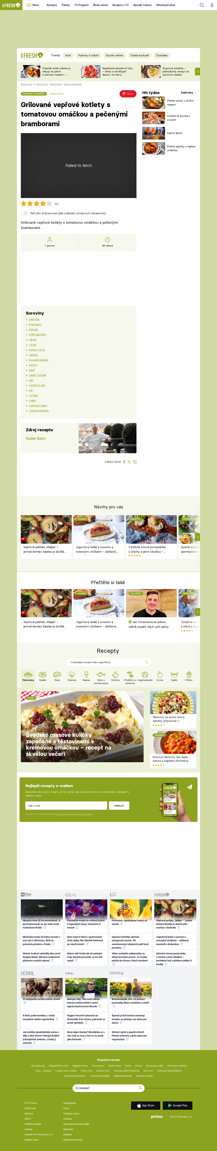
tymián (33, 395)
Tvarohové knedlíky (100, 1076)
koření (33, 365)
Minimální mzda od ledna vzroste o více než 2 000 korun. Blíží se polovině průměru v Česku (41, 941)
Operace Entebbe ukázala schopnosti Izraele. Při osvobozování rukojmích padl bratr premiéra (130, 942)
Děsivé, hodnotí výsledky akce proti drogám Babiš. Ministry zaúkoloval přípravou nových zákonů (41, 957)
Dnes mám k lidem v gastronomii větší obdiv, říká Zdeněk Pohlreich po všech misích (85, 941)
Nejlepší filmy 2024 (58, 1065)
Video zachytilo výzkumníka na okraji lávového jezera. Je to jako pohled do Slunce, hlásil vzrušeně (130, 957)
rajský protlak (37, 375)
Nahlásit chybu (32, 1139)
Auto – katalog (43, 1070)
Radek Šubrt (57, 93)
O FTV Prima (31, 1103)
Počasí (138, 1065)
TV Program (81, 5)
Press (66, 1108)
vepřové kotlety (39, 410)
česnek (33, 329)
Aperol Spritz (174, 133)
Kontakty (67, 1119)
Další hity (187, 92)
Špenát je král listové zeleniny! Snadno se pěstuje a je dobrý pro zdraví (129, 1019)
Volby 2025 (86, 1070)
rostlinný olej (37, 385)
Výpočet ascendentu (75, 1076)
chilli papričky (37, 334)
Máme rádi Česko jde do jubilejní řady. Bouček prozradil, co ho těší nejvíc (84, 957)
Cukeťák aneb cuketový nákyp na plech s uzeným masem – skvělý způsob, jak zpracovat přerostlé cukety (56, 76)
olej (31, 380)
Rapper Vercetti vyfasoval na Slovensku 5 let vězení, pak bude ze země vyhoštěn (86, 1019)
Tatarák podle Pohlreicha (126, 1070)
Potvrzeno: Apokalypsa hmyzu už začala (129, 922)
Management (69, 1103)
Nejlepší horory (80, 1065)
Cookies (28, 1129)
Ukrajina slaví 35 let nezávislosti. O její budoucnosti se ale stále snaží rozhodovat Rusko (41, 924)
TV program (98, 1065)
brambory (35, 324)
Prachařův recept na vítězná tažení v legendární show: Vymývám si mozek (86, 924)
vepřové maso (38, 405)
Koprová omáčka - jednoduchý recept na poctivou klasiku (176, 71)
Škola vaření (100, 5)
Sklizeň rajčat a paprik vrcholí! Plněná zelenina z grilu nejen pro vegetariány (129, 1036)
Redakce (67, 1134)
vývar (32, 344)
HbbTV (28, 1119)
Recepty (52, 5)
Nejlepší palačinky (123, 1076)
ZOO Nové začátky (177, 1065)
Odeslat (119, 805)
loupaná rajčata (38, 360)
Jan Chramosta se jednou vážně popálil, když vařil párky (149, 624)
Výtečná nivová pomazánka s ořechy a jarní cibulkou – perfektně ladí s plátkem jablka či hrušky (149, 549)
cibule (32, 339)
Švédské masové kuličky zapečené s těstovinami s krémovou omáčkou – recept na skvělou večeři (68, 744)
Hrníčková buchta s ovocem (178, 117)
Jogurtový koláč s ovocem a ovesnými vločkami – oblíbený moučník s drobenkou (96, 549)
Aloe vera (148, 1070)
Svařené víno (103, 1070)
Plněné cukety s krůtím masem (180, 102)
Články (66, 5)
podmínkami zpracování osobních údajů (74, 814)
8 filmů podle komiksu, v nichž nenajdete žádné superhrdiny (39, 1017)
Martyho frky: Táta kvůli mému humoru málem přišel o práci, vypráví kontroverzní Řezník (83, 1003)
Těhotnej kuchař (165, 5)
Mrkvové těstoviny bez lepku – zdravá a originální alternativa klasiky (172, 760)
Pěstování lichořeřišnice (169, 1070)
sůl (31, 390)
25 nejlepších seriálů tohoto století (41, 999)
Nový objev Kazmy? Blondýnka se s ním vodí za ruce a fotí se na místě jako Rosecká (86, 1036)
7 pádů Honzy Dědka (66, 1070)
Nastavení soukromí (73, 1139)
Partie (128, 1065)
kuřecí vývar (37, 349)
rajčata (33, 354)
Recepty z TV (120, 5)
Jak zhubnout (38, 1065)
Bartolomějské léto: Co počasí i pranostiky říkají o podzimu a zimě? (131, 1001)
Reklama (29, 1113)
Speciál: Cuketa (142, 5)
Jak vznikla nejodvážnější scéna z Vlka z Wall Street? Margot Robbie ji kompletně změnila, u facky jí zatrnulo (41, 1037)
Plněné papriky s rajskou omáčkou (181, 148)
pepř (32, 370)
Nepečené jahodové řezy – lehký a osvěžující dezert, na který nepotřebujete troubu (117, 73)
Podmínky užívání (33, 1124)
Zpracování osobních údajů (76, 1124)
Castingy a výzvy (71, 1113)
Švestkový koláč (144, 1076)
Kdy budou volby (154, 1065)
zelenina (34, 319)
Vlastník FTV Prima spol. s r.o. (39, 1134)
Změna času (114, 1065)
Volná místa (30, 1108)
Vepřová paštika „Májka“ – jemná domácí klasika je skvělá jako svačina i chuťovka (43, 549)
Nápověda (68, 1129)
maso (32, 400)
